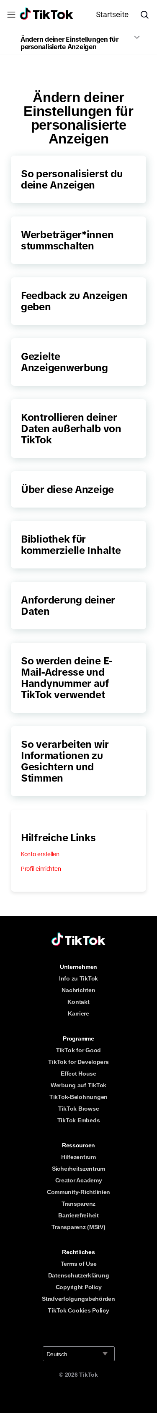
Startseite (112, 14)
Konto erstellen (40, 854)
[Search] (147, 14)
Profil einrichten (41, 868)
